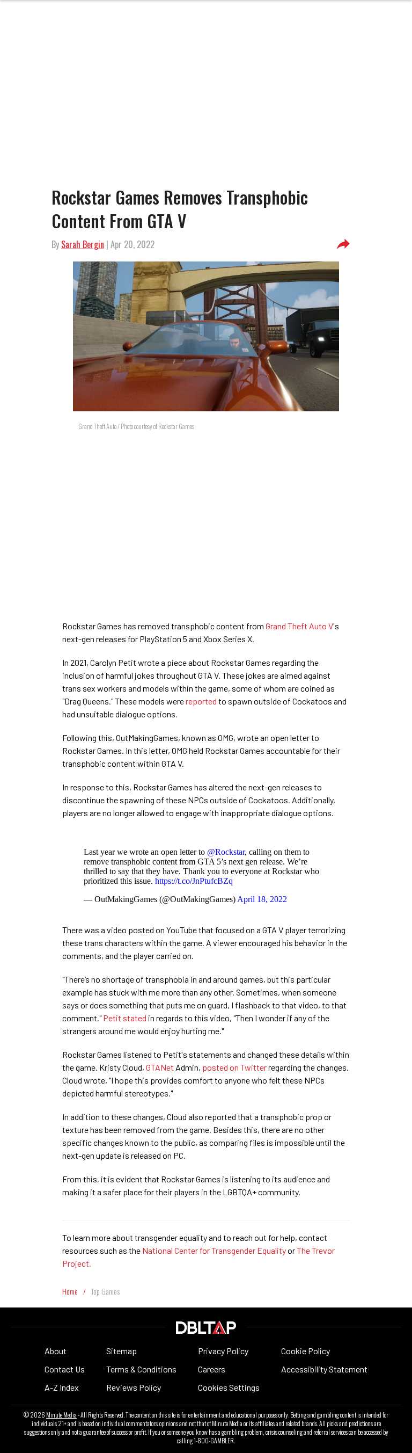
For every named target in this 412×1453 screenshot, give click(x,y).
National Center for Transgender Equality (214, 1250)
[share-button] (343, 244)
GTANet (160, 1067)
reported (201, 701)
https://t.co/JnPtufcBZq (194, 880)
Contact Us (65, 1369)
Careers (211, 1369)
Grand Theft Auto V (299, 626)
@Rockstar (226, 851)
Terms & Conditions (141, 1369)
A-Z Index (62, 1387)
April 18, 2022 (262, 899)
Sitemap (121, 1351)
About (56, 1351)
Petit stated (124, 1018)
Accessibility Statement (324, 1369)
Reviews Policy (133, 1387)
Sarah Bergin (82, 244)
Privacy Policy (223, 1351)
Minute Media (61, 1415)
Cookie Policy (305, 1351)
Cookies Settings (229, 1387)
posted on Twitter (234, 1067)
